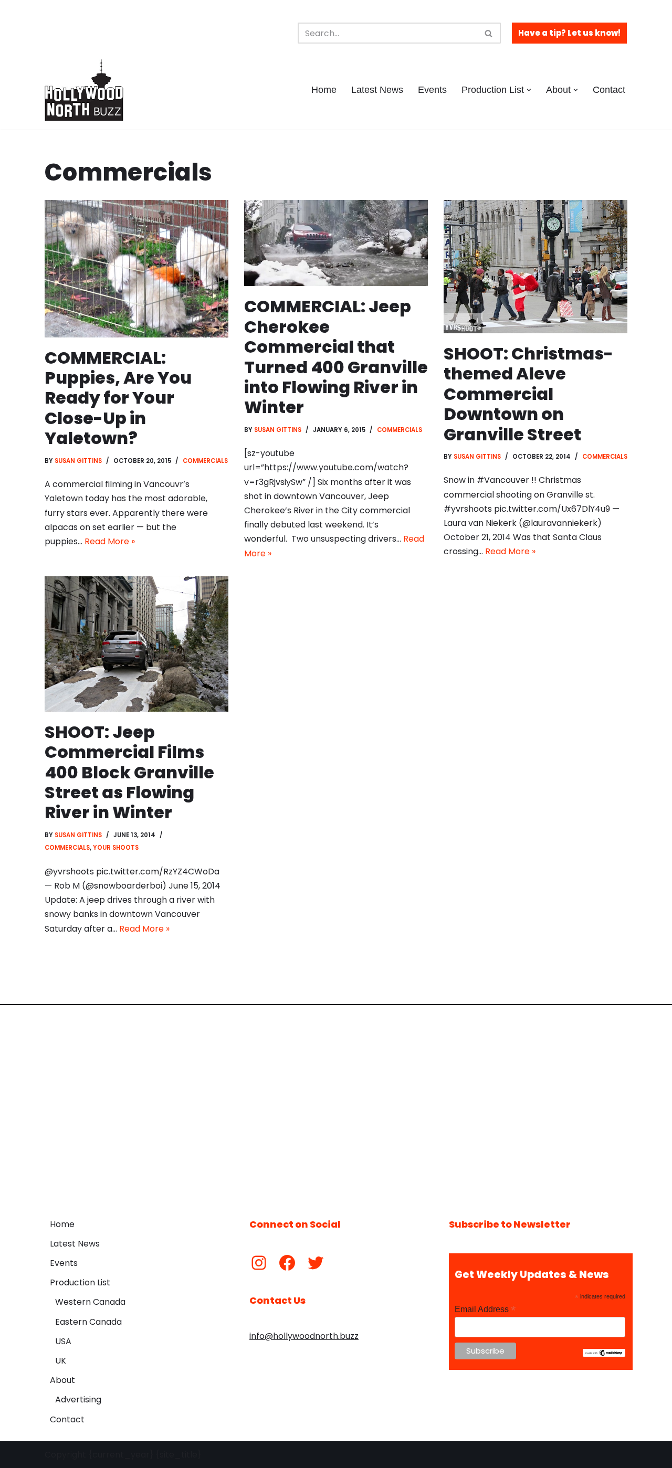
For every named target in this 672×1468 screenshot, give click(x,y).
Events (432, 90)
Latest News (377, 90)
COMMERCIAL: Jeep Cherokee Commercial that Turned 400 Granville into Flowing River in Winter (336, 356)
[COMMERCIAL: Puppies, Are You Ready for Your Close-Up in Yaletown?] (136, 268)
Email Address (485, 1309)
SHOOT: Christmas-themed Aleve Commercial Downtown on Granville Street (528, 394)
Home (324, 90)
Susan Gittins (78, 461)
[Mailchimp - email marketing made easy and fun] (604, 1354)
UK (60, 1361)
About (62, 1380)
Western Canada (90, 1302)
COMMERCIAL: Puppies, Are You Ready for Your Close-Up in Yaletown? (118, 398)
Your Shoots (116, 847)
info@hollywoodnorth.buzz (304, 1336)
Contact (609, 90)
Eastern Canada (88, 1322)
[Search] (489, 33)
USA (63, 1341)
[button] (529, 90)
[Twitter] (315, 1262)
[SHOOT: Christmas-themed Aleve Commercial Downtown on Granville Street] (535, 266)
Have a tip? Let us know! (569, 32)
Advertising (78, 1399)
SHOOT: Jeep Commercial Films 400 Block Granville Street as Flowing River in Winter (129, 772)
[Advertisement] (336, 1103)
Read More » (110, 541)
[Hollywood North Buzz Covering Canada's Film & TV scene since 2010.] (84, 90)
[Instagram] (258, 1262)
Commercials (205, 461)
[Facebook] (287, 1262)
